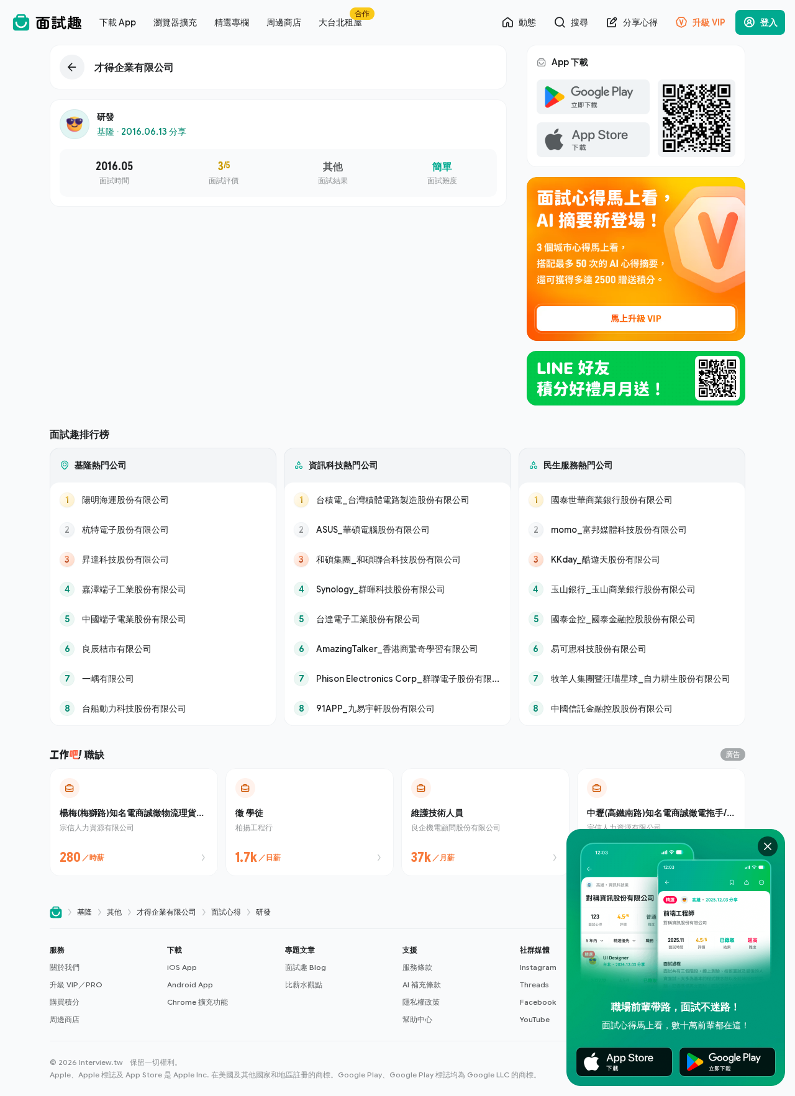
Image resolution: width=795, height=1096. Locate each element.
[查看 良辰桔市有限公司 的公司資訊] (163, 649)
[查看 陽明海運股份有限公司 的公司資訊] (163, 500)
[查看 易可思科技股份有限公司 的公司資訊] (632, 649)
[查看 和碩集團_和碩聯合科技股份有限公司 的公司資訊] (397, 559)
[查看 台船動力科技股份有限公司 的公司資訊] (163, 708)
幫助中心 (417, 1019)
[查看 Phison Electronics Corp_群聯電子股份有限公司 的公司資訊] (397, 679)
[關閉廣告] (768, 846)
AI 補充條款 (421, 984)
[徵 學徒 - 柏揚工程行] (309, 822)
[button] (103, 985)
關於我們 (65, 967)
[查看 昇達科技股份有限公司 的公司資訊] (163, 559)
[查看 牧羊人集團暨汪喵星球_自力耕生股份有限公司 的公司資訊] (632, 679)
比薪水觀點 (303, 984)
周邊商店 (65, 1019)
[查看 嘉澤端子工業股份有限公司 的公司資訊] (163, 589)
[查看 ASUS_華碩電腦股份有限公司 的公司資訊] (397, 530)
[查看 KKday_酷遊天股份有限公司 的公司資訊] (632, 559)
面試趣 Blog (305, 967)
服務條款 (417, 967)
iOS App (182, 967)
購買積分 (65, 1002)
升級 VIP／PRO (76, 984)
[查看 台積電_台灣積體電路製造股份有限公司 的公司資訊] (397, 500)
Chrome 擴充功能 (197, 1002)
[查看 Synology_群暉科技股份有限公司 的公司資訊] (397, 589)
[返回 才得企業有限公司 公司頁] (278, 67)
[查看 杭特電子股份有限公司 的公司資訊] (163, 530)
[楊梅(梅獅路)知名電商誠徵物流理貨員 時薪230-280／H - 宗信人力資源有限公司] (134, 822)
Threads (534, 984)
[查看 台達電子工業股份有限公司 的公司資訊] (397, 619)
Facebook (538, 1002)
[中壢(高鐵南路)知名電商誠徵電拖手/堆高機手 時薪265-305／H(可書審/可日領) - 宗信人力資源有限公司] (661, 822)
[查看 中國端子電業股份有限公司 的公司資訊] (163, 619)
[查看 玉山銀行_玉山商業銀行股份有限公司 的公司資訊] (632, 589)
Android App (190, 984)
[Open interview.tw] (56, 912)
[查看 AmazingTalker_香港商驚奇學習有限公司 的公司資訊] (397, 649)
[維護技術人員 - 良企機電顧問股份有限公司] (485, 822)
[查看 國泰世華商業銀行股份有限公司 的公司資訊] (632, 500)
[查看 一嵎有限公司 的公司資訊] (163, 679)
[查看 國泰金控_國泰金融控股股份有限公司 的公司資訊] (632, 619)
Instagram (538, 967)
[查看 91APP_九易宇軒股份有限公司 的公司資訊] (397, 708)
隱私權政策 (421, 1002)
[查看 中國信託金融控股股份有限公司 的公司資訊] (632, 708)
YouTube (535, 1019)
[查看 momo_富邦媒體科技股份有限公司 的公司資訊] (632, 530)
